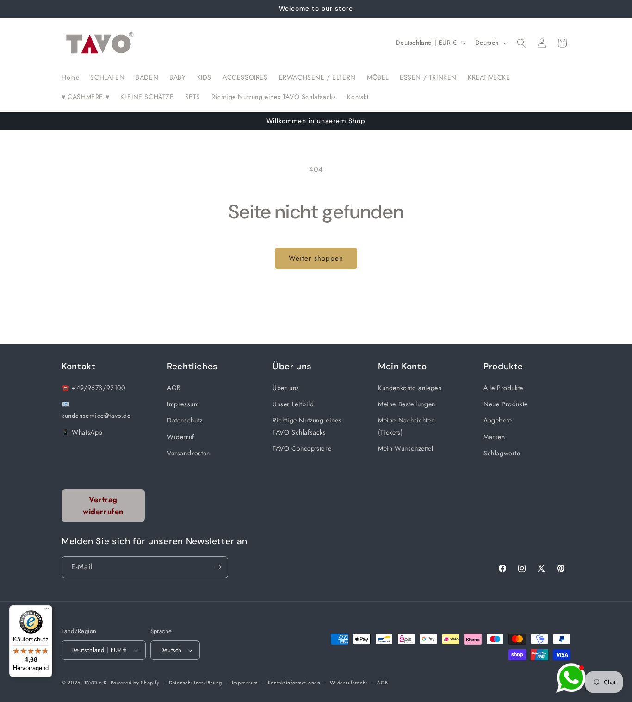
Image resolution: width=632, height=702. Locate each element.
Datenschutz (185, 420)
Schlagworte (501, 453)
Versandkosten (188, 453)
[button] (521, 43)
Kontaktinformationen (294, 682)
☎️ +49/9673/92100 (93, 387)
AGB (174, 387)
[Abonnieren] (217, 567)
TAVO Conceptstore (302, 448)
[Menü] (46, 610)
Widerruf (180, 436)
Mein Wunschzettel (405, 448)
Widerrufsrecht (348, 682)
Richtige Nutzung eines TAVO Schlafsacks (307, 426)
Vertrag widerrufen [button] (103, 505)
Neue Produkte (505, 404)
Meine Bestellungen (406, 404)
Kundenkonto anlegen (409, 387)
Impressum (183, 404)
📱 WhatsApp (82, 432)
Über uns (286, 387)
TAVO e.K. (96, 682)
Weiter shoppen (316, 258)
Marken (494, 436)
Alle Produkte (503, 387)
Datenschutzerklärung (195, 682)
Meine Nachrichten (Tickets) (406, 426)
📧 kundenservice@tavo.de (96, 409)
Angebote (497, 420)
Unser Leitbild (293, 404)
